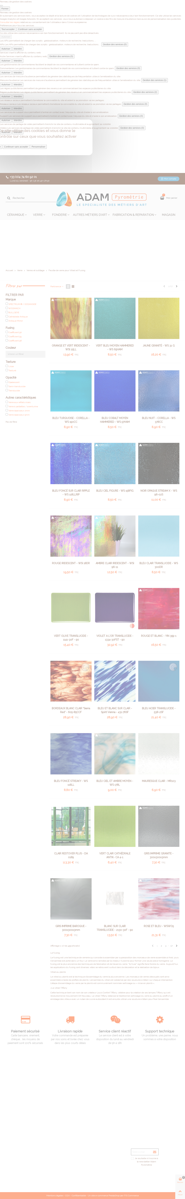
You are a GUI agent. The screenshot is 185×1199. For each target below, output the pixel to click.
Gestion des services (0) (115, 44)
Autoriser (5, 37)
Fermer (4, 8)
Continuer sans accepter (30, 29)
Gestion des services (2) (145, 92)
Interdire (18, 49)
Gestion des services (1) (154, 80)
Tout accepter (8, 29)
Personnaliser (38, 146)
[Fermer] (1, 5)
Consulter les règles (10, 22)
